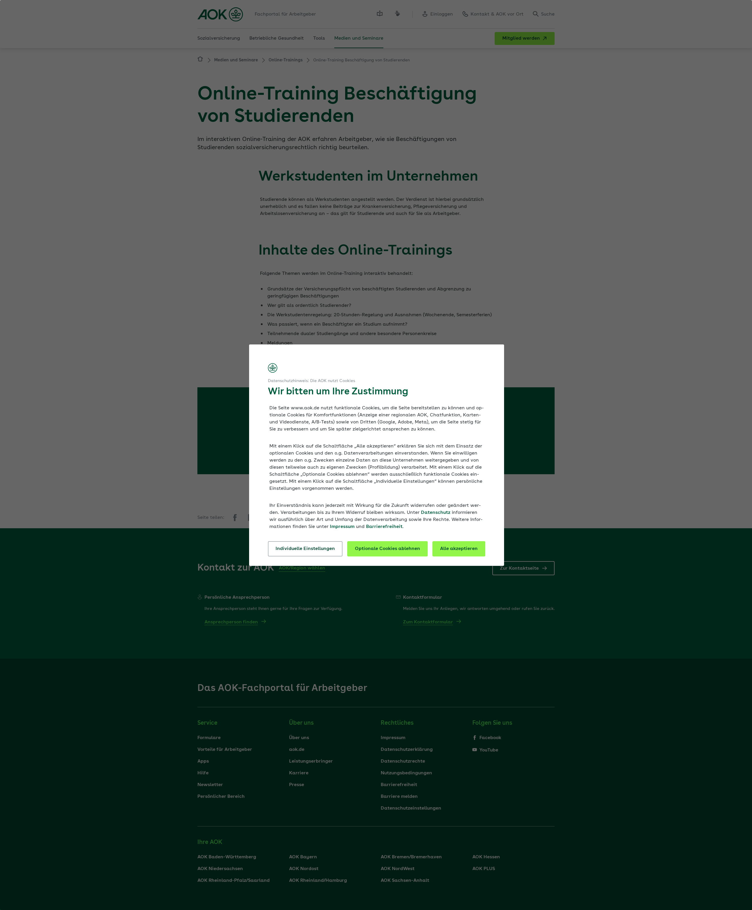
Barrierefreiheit (384, 526)
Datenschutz (435, 512)
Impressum (342, 526)
